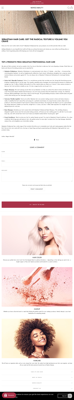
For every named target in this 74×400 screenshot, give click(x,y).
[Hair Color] (37, 235)
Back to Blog (38, 204)
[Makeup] (37, 287)
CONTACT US (37, 388)
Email (3, 161)
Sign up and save (37, 371)
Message (4, 170)
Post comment (37, 189)
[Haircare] (37, 338)
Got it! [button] (64, 396)
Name (3, 151)
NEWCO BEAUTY (37, 383)
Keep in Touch (37, 377)
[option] (37, 2)
